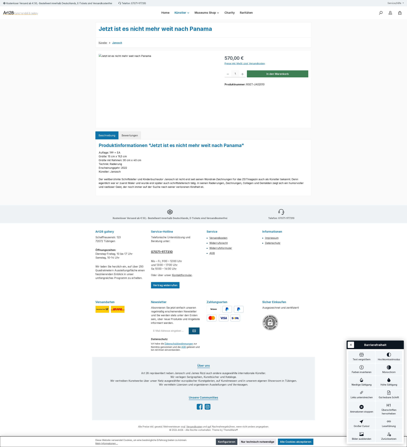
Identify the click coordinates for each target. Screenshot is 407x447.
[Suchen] (381, 13)
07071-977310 (162, 252)
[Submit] (194, 330)
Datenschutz (272, 243)
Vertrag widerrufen (165, 285)
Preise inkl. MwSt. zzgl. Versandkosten (245, 63)
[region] (158, 88)
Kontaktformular (182, 275)
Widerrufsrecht (218, 243)
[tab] (106, 135)
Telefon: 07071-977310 (134, 3)
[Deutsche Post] (102, 309)
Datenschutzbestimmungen (179, 343)
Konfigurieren (226, 441)
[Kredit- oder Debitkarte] (218, 318)
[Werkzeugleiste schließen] (351, 345)
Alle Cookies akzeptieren (295, 441)
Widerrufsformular (220, 248)
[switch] (361, 357)
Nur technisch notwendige (257, 441)
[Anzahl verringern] (228, 73)
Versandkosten (218, 237)
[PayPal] (227, 309)
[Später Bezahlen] (239, 309)
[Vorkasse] (214, 309)
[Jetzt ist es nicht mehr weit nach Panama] (158, 88)
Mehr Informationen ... (106, 443)
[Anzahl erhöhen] (242, 73)
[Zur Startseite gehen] (20, 13)
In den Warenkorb (277, 73)
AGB (212, 253)
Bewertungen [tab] (130, 135)
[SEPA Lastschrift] (235, 318)
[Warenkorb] (400, 13)
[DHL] (118, 309)
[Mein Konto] (390, 13)
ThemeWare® (230, 430)
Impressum (272, 237)
